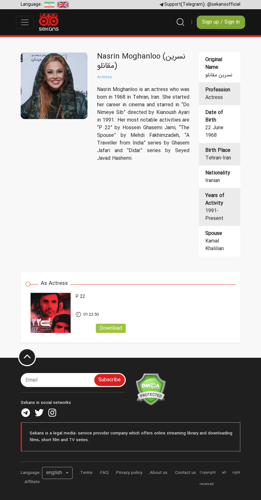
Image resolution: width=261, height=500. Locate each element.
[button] (57, 473)
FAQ (104, 472)
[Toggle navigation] (25, 22)
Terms (86, 472)
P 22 (80, 296)
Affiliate (32, 482)
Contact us (185, 472)
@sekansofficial (223, 4)
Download (111, 328)
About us (158, 472)
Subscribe (109, 380)
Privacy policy (129, 472)
